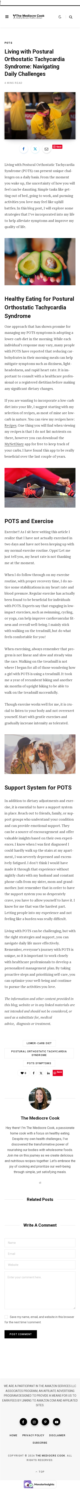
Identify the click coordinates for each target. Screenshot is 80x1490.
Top (41, 1471)
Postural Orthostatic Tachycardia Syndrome (39, 1053)
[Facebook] (23, 148)
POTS (8, 42)
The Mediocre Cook (40, 1118)
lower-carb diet (39, 1043)
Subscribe (40, 1442)
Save (59, 146)
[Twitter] (35, 148)
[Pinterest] (45, 1421)
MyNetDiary (14, 444)
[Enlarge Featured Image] (40, 115)
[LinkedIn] (48, 1073)
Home (13, 1435)
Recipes (10, 425)
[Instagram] (34, 1421)
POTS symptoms (39, 1063)
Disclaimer (57, 1435)
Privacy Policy (33, 1435)
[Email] (46, 148)
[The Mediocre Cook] (29, 17)
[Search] (69, 17)
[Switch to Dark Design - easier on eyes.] (59, 16)
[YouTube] (56, 1421)
